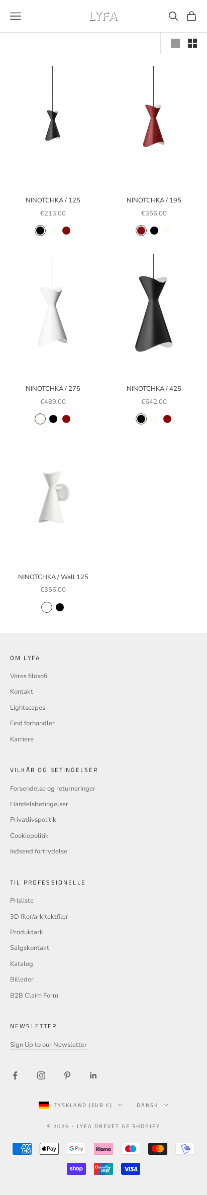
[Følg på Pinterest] (67, 1075)
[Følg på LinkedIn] (93, 1075)
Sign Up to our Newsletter (48, 1044)
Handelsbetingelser (39, 804)
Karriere (22, 739)
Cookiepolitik (29, 835)
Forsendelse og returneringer (52, 788)
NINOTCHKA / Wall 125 (53, 577)
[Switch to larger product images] (175, 43)
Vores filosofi (28, 676)
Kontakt (21, 691)
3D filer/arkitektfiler (39, 916)
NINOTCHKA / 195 (154, 200)
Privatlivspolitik (33, 819)
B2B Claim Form (34, 995)
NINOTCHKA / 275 (53, 388)
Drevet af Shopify (127, 1126)
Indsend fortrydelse (38, 851)
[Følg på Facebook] (15, 1075)
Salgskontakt (29, 947)
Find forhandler (32, 723)
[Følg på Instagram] (41, 1075)
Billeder (22, 979)
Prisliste (22, 900)
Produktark (26, 932)
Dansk (147, 1105)
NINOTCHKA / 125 (53, 200)
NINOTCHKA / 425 (154, 388)
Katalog (21, 963)
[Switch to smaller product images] (192, 43)
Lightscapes (27, 707)
